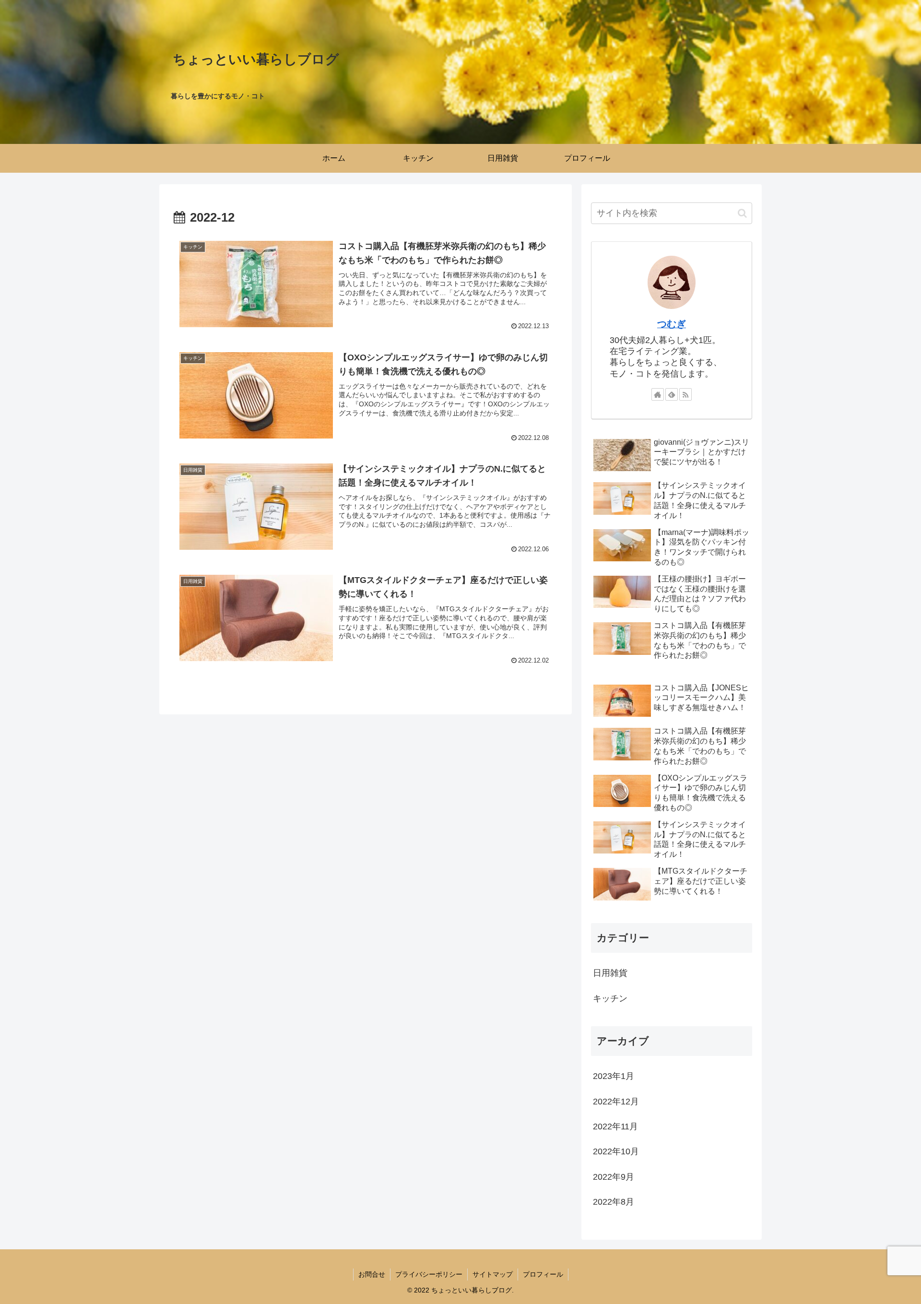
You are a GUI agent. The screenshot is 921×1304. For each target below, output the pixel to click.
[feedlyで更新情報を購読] (671, 394)
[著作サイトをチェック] (657, 394)
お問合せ (371, 1274)
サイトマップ (492, 1274)
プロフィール (543, 1274)
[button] (742, 213)
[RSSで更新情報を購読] (685, 394)
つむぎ (671, 324)
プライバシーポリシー (428, 1274)
